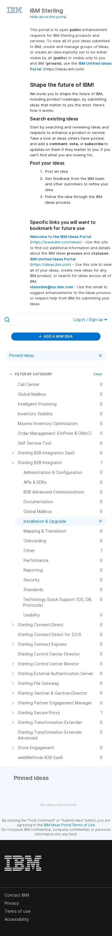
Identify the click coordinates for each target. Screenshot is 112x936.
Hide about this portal (48, 17)
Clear (98, 374)
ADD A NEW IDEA (58, 336)
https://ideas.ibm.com (50, 264)
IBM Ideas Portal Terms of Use (69, 825)
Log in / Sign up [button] (89, 319)
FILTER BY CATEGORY (33, 374)
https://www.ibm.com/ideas (55, 242)
